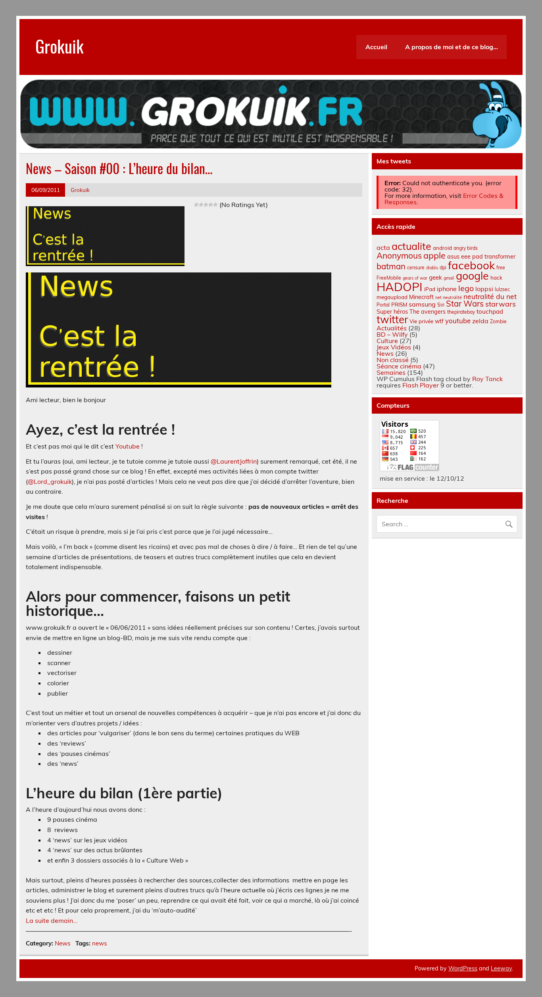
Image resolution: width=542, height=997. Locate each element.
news (99, 943)
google (472, 275)
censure (416, 267)
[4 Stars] (210, 204)
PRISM (399, 304)
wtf (439, 321)
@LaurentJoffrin (234, 461)
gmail (449, 278)
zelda (480, 321)
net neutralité (448, 297)
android (442, 248)
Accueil (376, 47)
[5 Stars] (215, 204)
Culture (387, 341)
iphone (447, 289)
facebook (471, 265)
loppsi (484, 289)
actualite (411, 246)
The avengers (427, 311)
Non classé (393, 360)
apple (434, 255)
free (500, 267)
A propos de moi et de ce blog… (451, 47)
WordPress (462, 968)
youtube (458, 320)
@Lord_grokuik (50, 481)
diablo (432, 267)
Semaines (391, 372)
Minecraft (421, 297)
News (63, 943)
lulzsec (502, 289)
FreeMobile (389, 278)
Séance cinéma (399, 366)
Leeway (501, 968)
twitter (392, 319)
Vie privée (421, 321)
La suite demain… (51, 920)
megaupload (392, 297)
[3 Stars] (206, 204)
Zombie (498, 321)
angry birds (466, 248)
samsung (422, 304)
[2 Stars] (201, 204)
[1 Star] (196, 204)
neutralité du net (490, 296)
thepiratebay (461, 312)
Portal (383, 305)
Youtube (127, 446)
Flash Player (420, 385)
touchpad (490, 311)
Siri (440, 305)
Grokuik (59, 45)
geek (435, 277)
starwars (500, 304)
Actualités (392, 328)
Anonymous (399, 255)
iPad (429, 289)
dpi (443, 267)
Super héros (392, 311)
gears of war (415, 278)
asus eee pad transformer (481, 256)
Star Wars (465, 304)
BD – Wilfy (392, 334)
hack (496, 277)
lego (466, 288)
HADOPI (400, 287)
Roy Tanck (487, 379)
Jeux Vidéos (394, 347)
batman (391, 266)
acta (383, 247)
